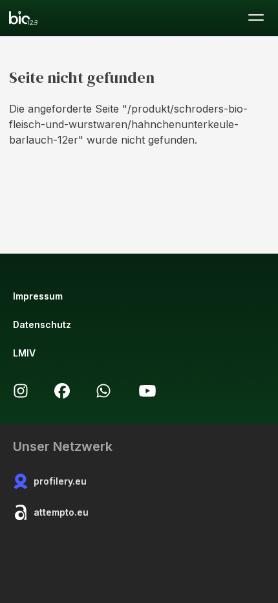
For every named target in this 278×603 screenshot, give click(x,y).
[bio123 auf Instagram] (20, 391)
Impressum (38, 296)
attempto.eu (61, 512)
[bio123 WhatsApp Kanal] (103, 391)
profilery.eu (60, 481)
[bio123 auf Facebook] (62, 391)
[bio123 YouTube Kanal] (147, 391)
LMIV (24, 352)
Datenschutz (42, 324)
